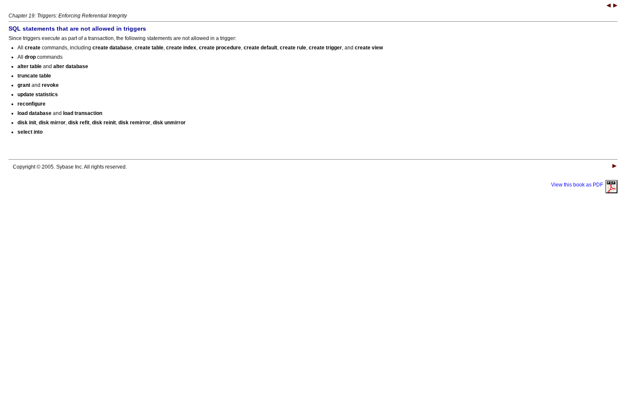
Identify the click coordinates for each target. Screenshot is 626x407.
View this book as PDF (578, 185)
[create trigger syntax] (608, 6)
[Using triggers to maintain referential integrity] (615, 6)
